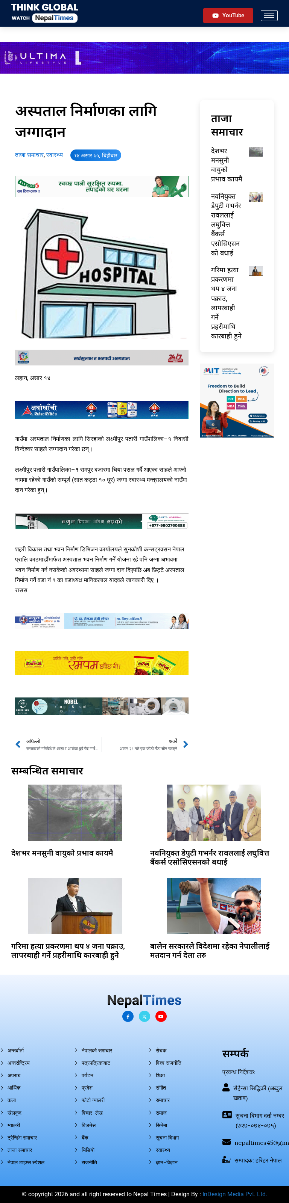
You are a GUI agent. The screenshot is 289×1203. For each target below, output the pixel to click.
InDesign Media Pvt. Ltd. (234, 1194)
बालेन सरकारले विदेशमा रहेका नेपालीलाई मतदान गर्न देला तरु (209, 950)
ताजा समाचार (29, 154)
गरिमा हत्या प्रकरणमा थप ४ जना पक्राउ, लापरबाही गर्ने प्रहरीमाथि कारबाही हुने (226, 302)
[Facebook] (128, 1016)
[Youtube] (161, 1016)
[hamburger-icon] (269, 15)
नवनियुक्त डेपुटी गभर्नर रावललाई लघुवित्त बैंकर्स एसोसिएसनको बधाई (226, 224)
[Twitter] (144, 1016)
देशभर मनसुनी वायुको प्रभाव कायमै (226, 165)
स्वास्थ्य (54, 154)
